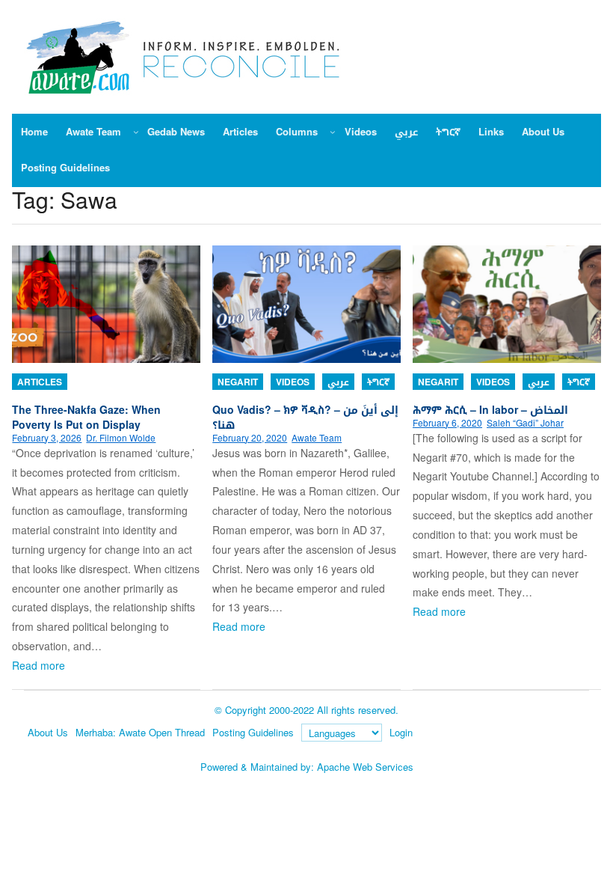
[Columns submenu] (333, 132)
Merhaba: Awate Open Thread (140, 732)
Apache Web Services (365, 767)
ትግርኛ (378, 381)
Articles (39, 381)
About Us (48, 732)
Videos (292, 381)
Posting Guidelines (253, 732)
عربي (338, 381)
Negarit (238, 381)
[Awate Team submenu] (136, 132)
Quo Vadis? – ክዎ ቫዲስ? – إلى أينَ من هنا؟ (305, 417)
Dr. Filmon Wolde (120, 437)
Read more (38, 665)
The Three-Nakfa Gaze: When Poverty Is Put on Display (86, 417)
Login (401, 732)
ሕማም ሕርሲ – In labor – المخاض (490, 409)
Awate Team (317, 437)
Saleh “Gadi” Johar (525, 422)
